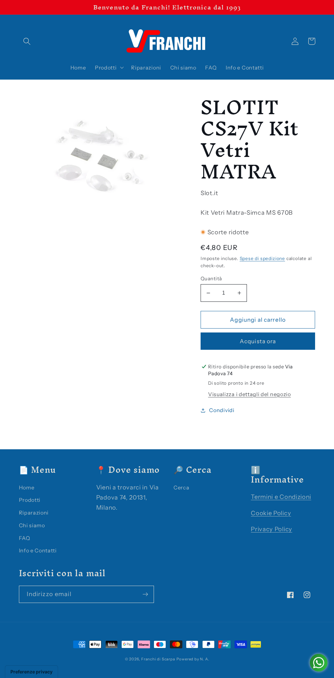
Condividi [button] (221, 410)
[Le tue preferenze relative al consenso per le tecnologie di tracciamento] (31, 672)
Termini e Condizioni (281, 497)
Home (27, 487)
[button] (27, 41)
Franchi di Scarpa (158, 659)
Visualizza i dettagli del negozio (249, 394)
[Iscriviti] (145, 594)
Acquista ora (258, 341)
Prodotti (30, 500)
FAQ (24, 538)
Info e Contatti (38, 550)
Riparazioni (34, 512)
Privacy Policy (271, 529)
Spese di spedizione (262, 258)
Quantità (211, 278)
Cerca (181, 487)
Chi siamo (32, 525)
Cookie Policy (271, 513)
